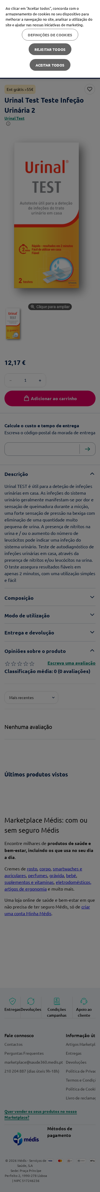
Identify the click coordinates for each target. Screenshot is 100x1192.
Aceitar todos (50, 65)
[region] (50, 39)
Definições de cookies (50, 34)
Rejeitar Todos (50, 49)
